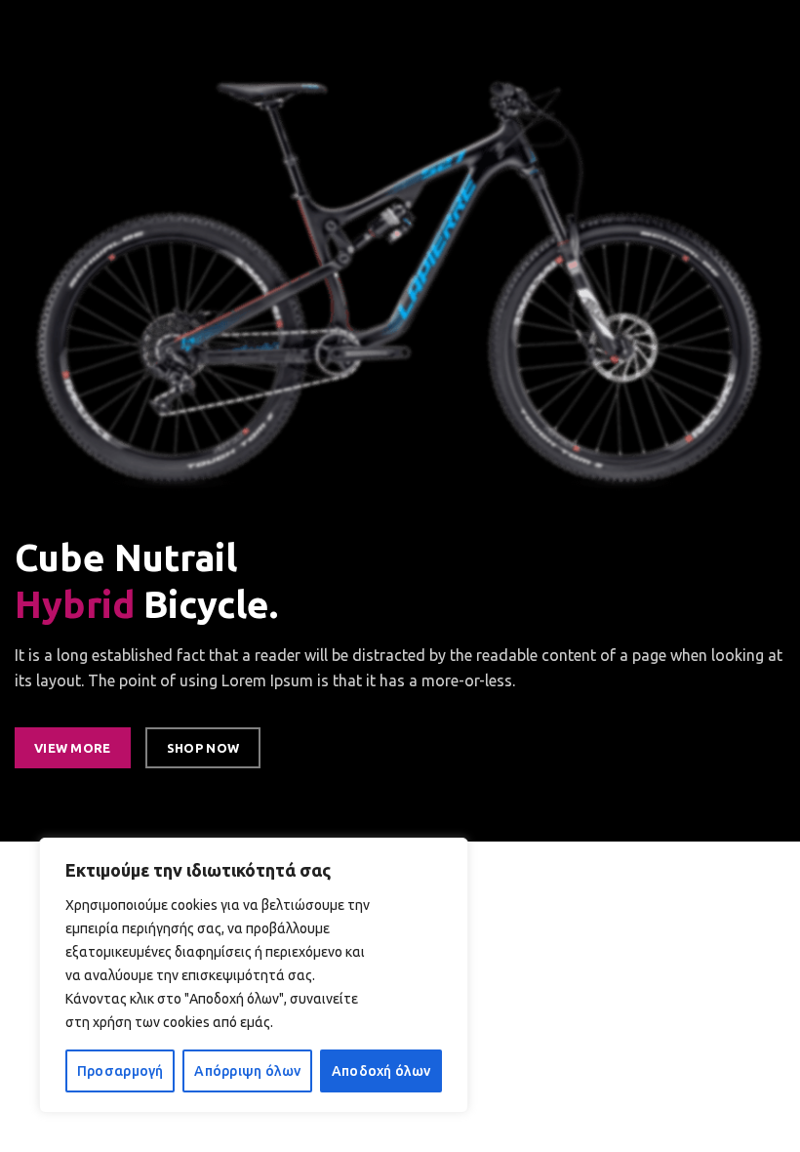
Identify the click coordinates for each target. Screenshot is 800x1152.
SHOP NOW (203, 748)
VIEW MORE (72, 748)
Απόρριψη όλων (247, 1071)
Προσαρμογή (120, 1071)
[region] (253, 975)
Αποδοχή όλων (381, 1071)
